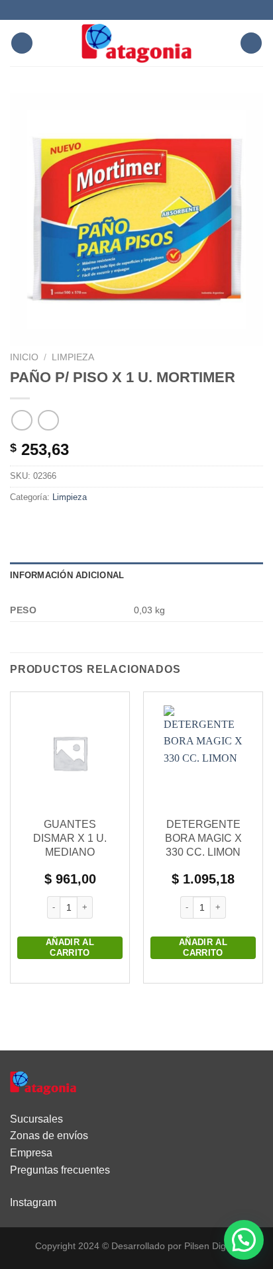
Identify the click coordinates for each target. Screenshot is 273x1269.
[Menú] (21, 43)
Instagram (33, 1202)
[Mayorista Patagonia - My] (43, 1082)
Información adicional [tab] (67, 575)
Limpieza (73, 357)
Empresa (31, 1152)
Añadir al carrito (70, 947)
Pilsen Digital (211, 1246)
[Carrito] (251, 43)
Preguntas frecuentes (60, 1170)
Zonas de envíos (49, 1135)
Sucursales (36, 1119)
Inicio (24, 357)
